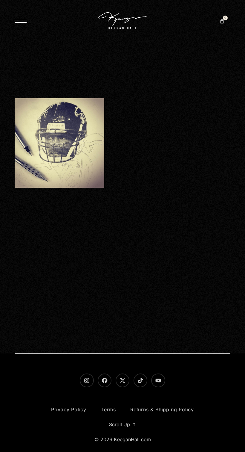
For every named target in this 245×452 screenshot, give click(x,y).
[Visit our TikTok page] (140, 380)
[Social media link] (122, 380)
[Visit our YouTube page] (158, 380)
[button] (222, 21)
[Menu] (21, 21)
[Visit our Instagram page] (87, 380)
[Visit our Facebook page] (104, 380)
